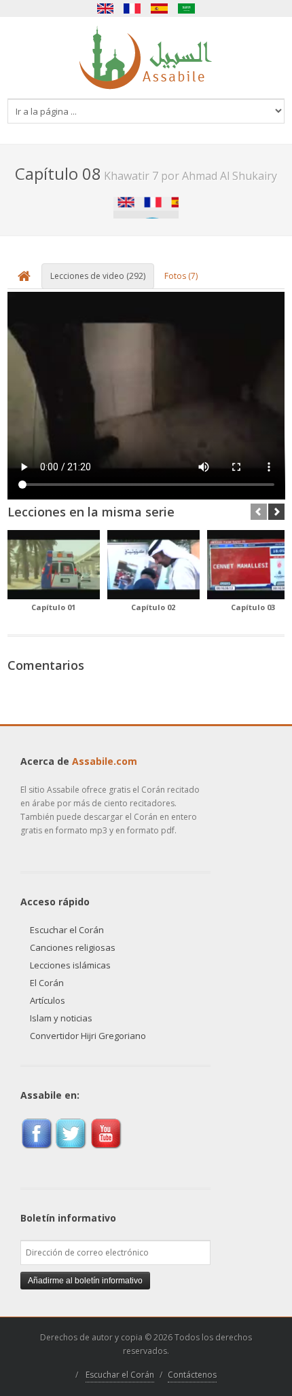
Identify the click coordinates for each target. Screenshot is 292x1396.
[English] (105, 8)
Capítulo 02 (153, 607)
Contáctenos (192, 1374)
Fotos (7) (181, 276)
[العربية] (186, 8)
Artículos (47, 1000)
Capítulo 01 (53, 607)
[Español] (159, 8)
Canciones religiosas (72, 947)
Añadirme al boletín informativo (85, 1280)
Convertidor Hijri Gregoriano (88, 1036)
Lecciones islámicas (70, 965)
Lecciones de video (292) (97, 276)
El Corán (47, 983)
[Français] (132, 8)
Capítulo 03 (253, 607)
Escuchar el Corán (67, 930)
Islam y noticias (61, 1018)
